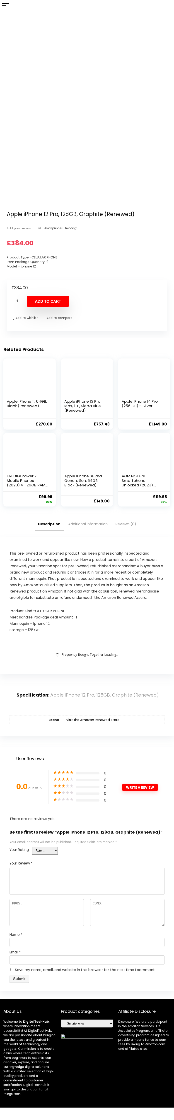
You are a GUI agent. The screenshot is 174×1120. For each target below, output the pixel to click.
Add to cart (48, 301)
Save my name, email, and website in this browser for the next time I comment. (85, 969)
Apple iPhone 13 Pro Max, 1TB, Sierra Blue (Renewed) (82, 406)
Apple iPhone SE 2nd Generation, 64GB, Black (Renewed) (83, 480)
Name (16, 934)
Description (49, 524)
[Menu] (5, 6)
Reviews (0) (125, 524)
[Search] (167, 6)
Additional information (88, 524)
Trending (70, 228)
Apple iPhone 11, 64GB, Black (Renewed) (27, 404)
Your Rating (19, 849)
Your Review (21, 863)
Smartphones (53, 228)
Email (15, 952)
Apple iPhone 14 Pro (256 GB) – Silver (140, 404)
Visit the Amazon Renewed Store (92, 720)
